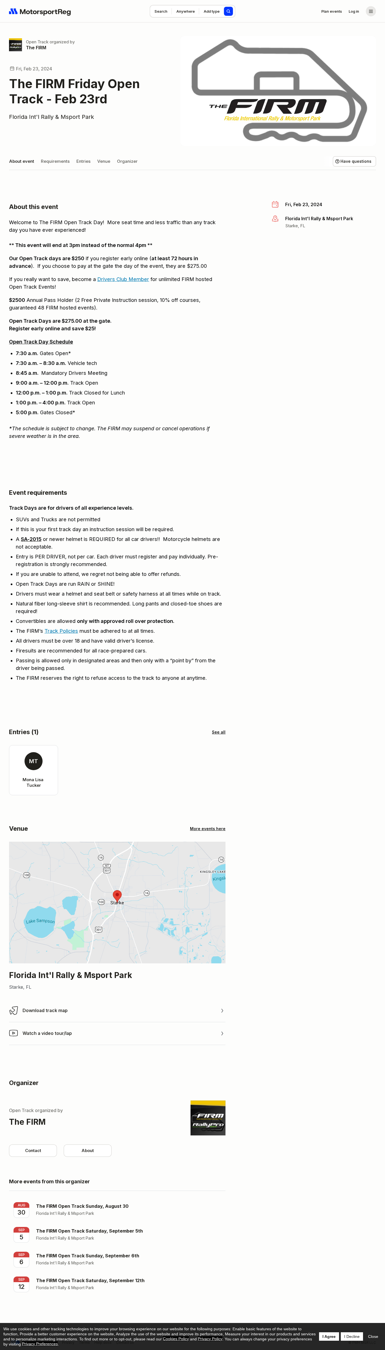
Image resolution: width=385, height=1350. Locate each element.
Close (373, 1336)
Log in (354, 11)
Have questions (355, 161)
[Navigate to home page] (40, 11)
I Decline (352, 1336)
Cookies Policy (176, 1338)
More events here (207, 828)
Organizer (127, 161)
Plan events (331, 11)
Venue (103, 161)
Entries (83, 161)
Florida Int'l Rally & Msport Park (51, 116)
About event (21, 161)
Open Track (37, 41)
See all (218, 732)
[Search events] (228, 11)
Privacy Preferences (40, 1344)
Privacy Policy (210, 1338)
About (87, 1150)
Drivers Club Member (123, 279)
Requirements (55, 161)
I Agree (329, 1336)
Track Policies (61, 631)
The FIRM (36, 47)
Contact (33, 1150)
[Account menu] (371, 11)
